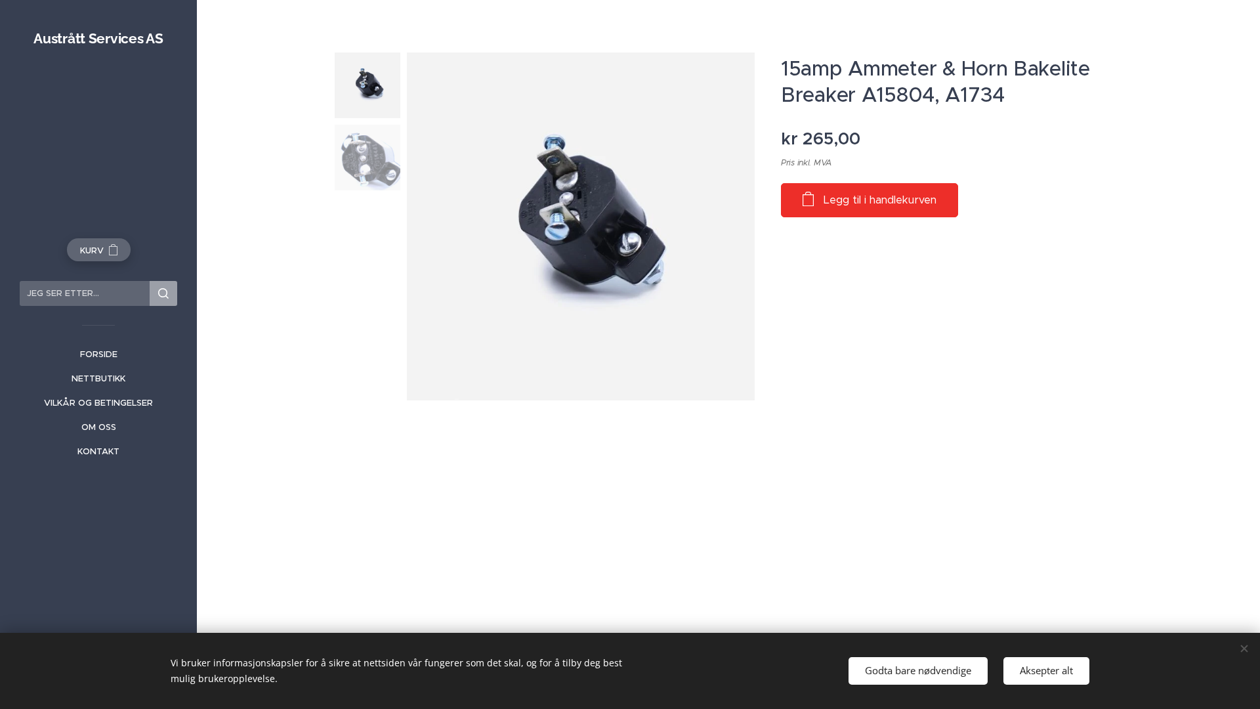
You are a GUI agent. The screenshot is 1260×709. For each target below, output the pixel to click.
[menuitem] (98, 354)
